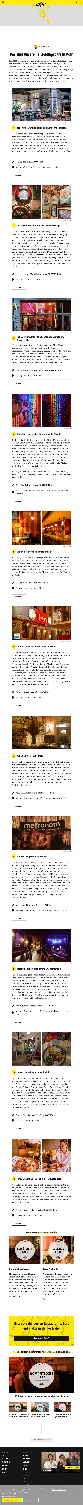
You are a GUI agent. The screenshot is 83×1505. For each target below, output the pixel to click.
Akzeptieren (30, 1500)
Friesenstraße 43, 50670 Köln (38, 485)
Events (4, 1469)
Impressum (26, 1484)
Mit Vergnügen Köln (41, 4)
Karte (4, 1472)
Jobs (24, 1478)
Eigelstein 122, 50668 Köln (31, 162)
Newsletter (26, 1475)
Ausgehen (6, 1462)
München (26, 1462)
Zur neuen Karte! (41, 1338)
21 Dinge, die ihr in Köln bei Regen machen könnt (62, 1415)
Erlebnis (5, 1466)
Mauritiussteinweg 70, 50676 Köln (45, 274)
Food (4, 1455)
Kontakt (25, 1481)
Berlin (25, 1455)
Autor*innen (27, 1473)
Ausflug (5, 1459)
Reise (25, 1469)
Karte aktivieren (41, 15)
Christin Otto (44, 47)
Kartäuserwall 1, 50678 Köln (36, 692)
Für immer (75, 1467)
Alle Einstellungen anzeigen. (10, 1496)
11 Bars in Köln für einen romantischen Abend (41, 1396)
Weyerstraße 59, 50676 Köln (39, 905)
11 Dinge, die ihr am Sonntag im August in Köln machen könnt (19, 1415)
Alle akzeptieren (12, 1500)
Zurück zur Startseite (41, 1439)
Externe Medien (22, 1493)
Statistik (61, 61)
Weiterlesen (14, 1296)
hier (22, 477)
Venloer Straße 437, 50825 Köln (43, 1210)
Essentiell (8, 1493)
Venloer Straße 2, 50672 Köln (41, 1115)
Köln (25, 1466)
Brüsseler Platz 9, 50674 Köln (47, 370)
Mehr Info (19, 175)
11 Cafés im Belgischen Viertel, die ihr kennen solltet (40, 1415)
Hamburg (26, 1459)
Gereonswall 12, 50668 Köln (35, 583)
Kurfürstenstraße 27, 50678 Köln (39, 793)
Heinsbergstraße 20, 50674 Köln (38, 1006)
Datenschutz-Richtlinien (59, 1490)
